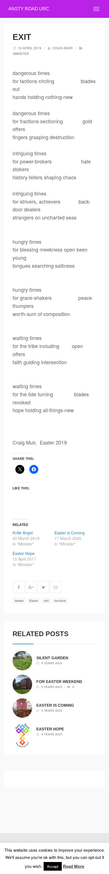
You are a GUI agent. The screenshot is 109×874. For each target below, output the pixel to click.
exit (46, 600)
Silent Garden (52, 657)
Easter (33, 600)
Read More (73, 866)
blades (19, 600)
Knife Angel (23, 532)
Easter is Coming (69, 532)
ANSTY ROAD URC (28, 8)
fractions (60, 600)
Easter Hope (24, 553)
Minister (21, 53)
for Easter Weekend (59, 681)
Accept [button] (52, 866)
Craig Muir (62, 47)
